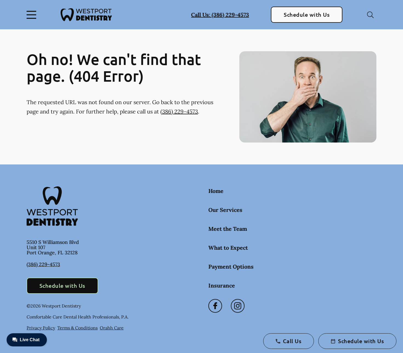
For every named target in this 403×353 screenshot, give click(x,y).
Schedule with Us (307, 14)
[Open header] (33, 15)
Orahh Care (112, 328)
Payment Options (231, 266)
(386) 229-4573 (179, 111)
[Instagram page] (238, 306)
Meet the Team (227, 228)
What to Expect (228, 247)
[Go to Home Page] (86, 14)
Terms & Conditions (77, 328)
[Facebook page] (215, 306)
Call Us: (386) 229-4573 (220, 14)
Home (215, 190)
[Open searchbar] (370, 15)
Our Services (225, 209)
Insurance (221, 285)
